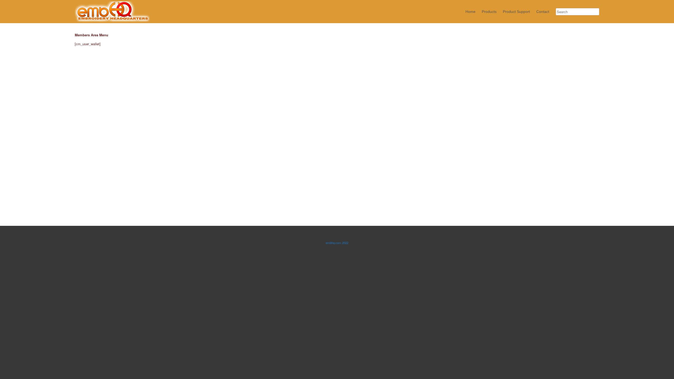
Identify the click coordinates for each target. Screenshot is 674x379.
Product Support (516, 11)
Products (489, 11)
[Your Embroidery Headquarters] (112, 11)
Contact (542, 11)
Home (470, 11)
